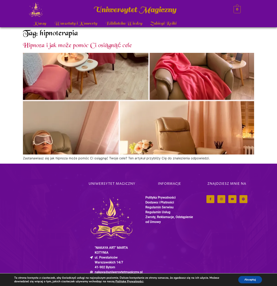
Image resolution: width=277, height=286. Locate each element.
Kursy (39, 23)
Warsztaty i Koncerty (75, 23)
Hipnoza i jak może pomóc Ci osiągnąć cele (77, 46)
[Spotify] (243, 199)
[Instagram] (221, 199)
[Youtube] (232, 199)
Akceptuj (250, 280)
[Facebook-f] (210, 199)
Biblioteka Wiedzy (123, 23)
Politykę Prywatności (129, 281)
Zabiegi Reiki (163, 23)
